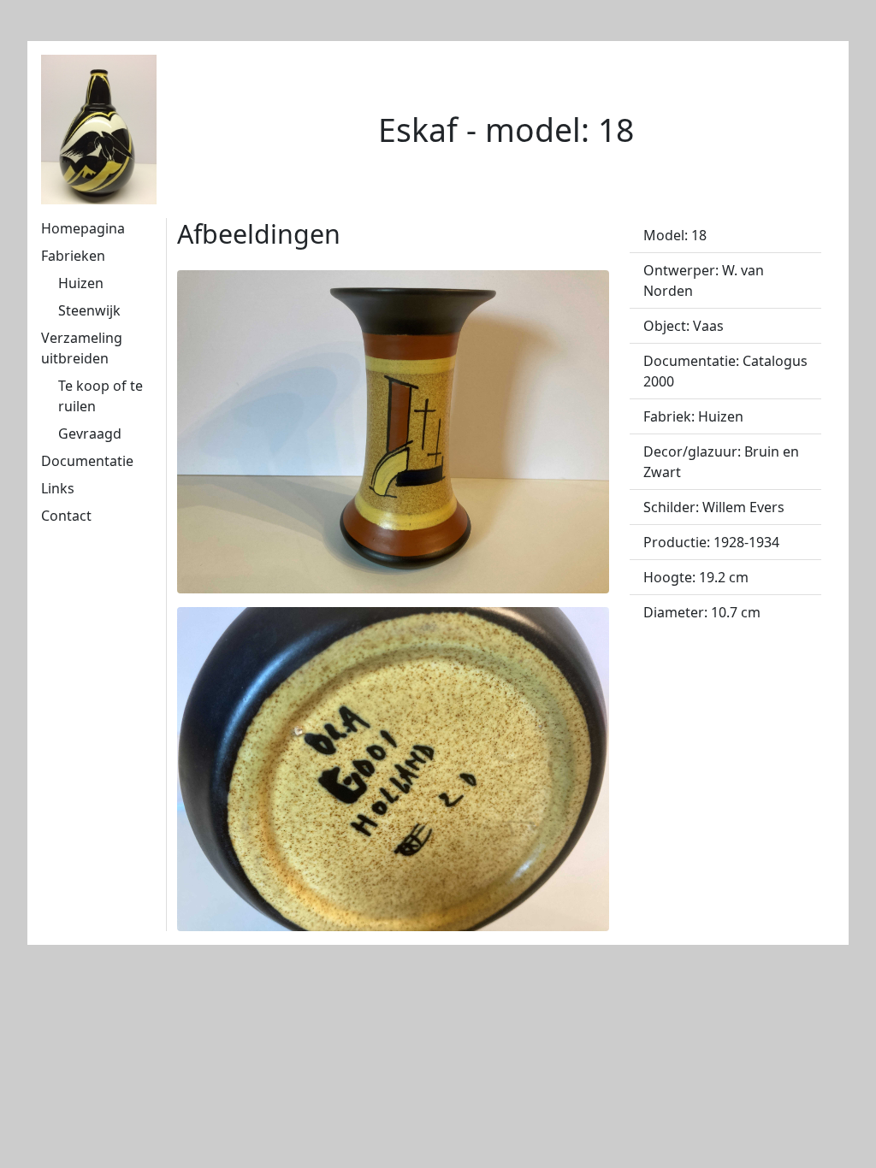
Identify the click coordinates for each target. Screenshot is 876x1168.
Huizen (81, 283)
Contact (66, 515)
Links (57, 488)
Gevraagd (89, 433)
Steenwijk (89, 310)
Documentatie (87, 460)
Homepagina (83, 228)
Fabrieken (73, 255)
